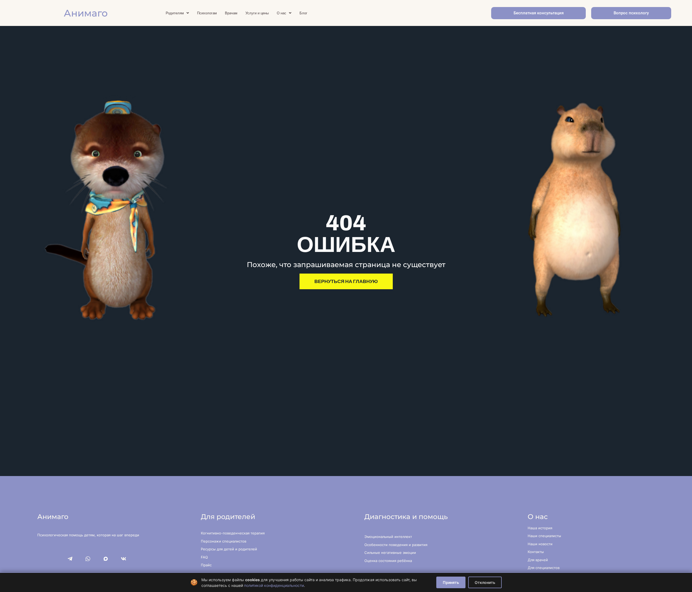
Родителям (175, 13)
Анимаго (86, 13)
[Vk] (123, 559)
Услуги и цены (257, 13)
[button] (177, 13)
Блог (303, 13)
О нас (281, 13)
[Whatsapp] (88, 559)
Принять (451, 582)
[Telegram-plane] (70, 559)
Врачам (231, 13)
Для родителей (228, 517)
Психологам (207, 13)
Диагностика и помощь (406, 517)
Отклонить (485, 582)
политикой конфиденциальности (274, 585)
